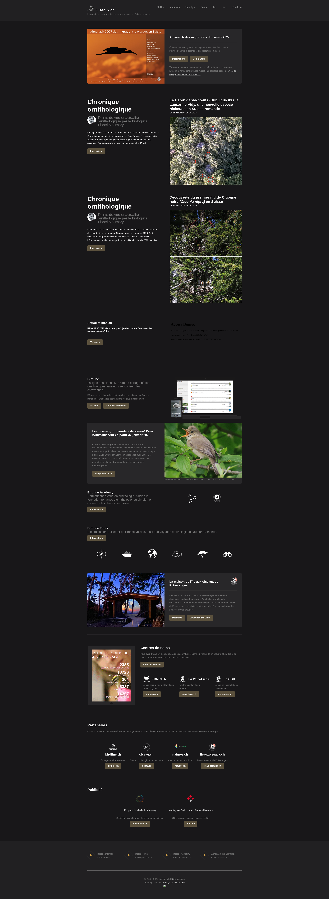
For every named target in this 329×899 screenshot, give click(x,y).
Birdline (160, 7)
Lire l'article (96, 151)
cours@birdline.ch (182, 857)
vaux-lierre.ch (189, 694)
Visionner (95, 342)
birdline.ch (113, 766)
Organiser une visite (200, 617)
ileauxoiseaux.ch (212, 766)
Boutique (237, 7)
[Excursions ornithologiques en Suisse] (177, 560)
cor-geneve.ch (225, 694)
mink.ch (191, 823)
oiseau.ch (146, 766)
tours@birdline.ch (143, 857)
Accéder (94, 405)
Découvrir (177, 617)
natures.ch (180, 766)
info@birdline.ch (105, 857)
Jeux (224, 7)
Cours (204, 7)
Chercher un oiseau (116, 405)
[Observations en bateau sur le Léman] (127, 560)
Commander (199, 58)
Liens (214, 7)
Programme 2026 (103, 473)
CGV (173, 879)
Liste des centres (152, 664)
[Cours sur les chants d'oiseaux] (192, 504)
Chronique (190, 7)
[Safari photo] (202, 560)
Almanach (175, 7)
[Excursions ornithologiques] (101, 560)
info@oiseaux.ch (219, 857)
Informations (178, 58)
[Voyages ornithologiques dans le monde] (152, 560)
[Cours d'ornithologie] (217, 504)
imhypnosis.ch (139, 823)
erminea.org (151, 694)
